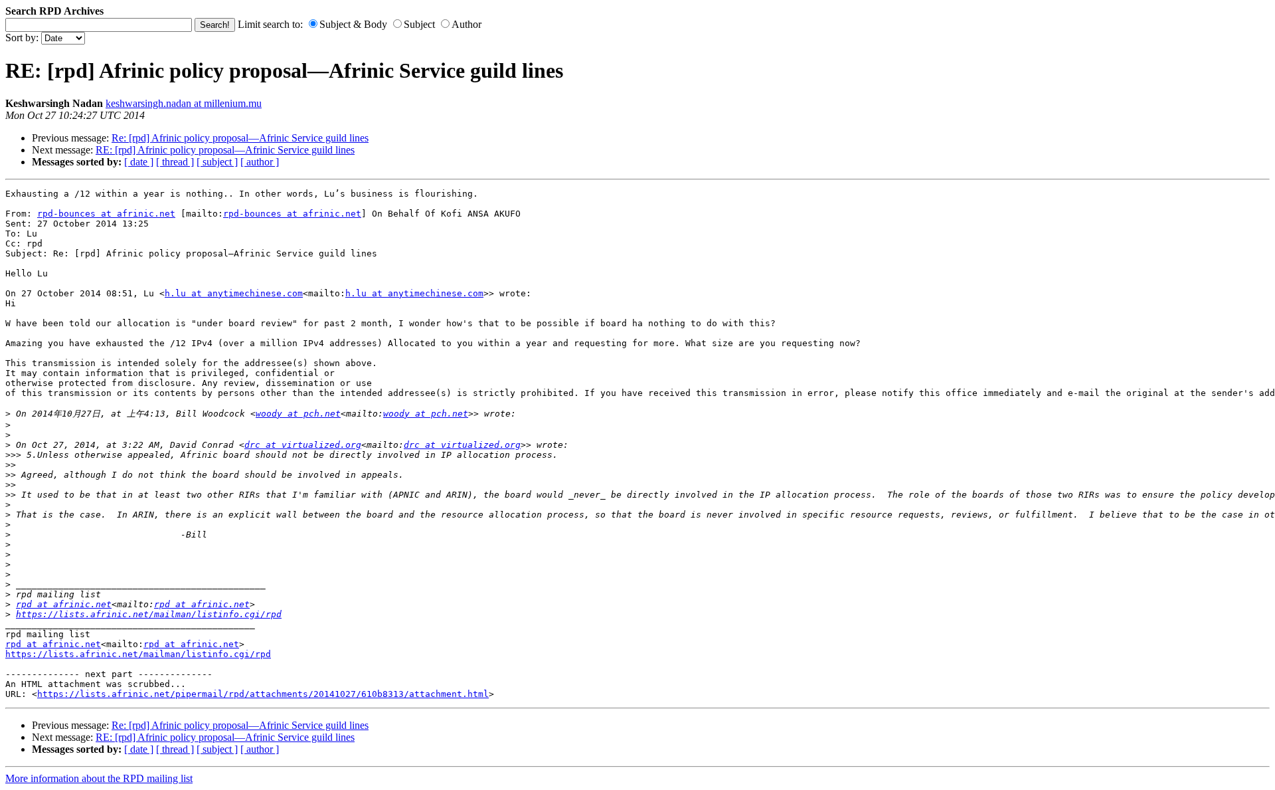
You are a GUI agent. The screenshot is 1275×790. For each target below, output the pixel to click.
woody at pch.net (298, 414)
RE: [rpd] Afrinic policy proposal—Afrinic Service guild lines (225, 149)
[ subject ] (217, 161)
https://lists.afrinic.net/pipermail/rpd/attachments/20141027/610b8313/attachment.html (263, 694)
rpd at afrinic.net (64, 604)
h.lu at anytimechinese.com (234, 293)
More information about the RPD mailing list (99, 778)
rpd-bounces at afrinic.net (106, 214)
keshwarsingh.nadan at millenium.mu (184, 103)
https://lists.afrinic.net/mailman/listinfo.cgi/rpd (149, 614)
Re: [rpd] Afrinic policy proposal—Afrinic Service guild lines (240, 138)
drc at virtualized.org (302, 445)
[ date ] (138, 161)
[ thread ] (175, 161)
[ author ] (259, 161)
